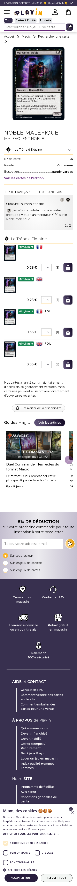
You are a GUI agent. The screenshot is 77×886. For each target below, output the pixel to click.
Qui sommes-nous (34, 728)
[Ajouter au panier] (68, 268)
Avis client (28, 792)
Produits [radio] (45, 20)
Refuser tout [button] (56, 878)
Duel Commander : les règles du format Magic (32, 466)
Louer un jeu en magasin (39, 758)
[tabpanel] (38, 212)
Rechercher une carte (53, 36)
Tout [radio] (8, 20)
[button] (10, 253)
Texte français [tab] (18, 192)
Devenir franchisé (34, 733)
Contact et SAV (53, 597)
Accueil (9, 36)
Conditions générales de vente (39, 799)
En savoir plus (36, 829)
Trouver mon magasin (22, 599)
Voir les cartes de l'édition (24, 178)
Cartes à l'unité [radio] (26, 20)
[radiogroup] (38, 20)
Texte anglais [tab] (50, 192)
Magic (26, 36)
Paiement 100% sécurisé (38, 655)
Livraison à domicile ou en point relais (23, 627)
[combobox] (38, 150)
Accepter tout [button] (21, 878)
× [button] (72, 812)
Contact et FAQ (32, 690)
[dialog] (38, 845)
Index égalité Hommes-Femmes (38, 766)
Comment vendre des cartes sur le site (42, 697)
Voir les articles (49, 422)
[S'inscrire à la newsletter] (70, 544)
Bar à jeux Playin (33, 753)
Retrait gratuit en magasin (58, 627)
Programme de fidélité (37, 787)
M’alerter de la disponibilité (43, 408)
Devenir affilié (31, 739)
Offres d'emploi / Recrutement (33, 746)
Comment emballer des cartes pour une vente (38, 707)
